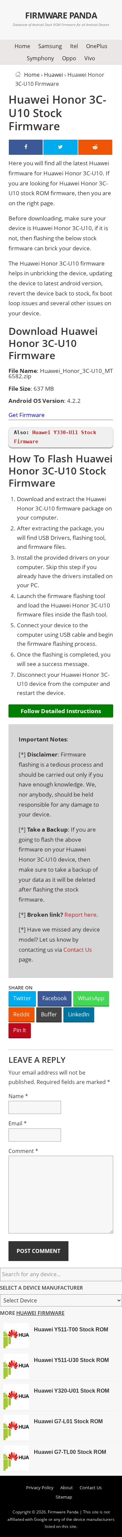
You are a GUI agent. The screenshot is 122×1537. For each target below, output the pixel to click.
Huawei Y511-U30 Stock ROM (71, 1360)
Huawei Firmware (40, 1312)
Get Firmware (26, 415)
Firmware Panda (61, 15)
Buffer (49, 1014)
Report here (80, 914)
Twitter (22, 998)
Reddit (21, 1014)
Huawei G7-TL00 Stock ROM (70, 1452)
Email (17, 1123)
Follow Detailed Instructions (61, 711)
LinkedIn (78, 1014)
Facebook (54, 998)
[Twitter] (60, 147)
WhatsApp (91, 998)
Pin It (19, 1030)
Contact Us (77, 949)
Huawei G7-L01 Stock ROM (68, 1421)
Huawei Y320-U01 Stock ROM (71, 1391)
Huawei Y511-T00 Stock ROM (71, 1329)
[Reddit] (95, 147)
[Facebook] (26, 147)
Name (18, 1096)
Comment (23, 1151)
